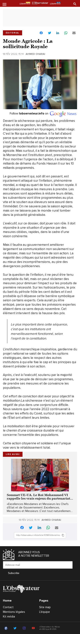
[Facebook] (6, 628)
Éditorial (12, 33)
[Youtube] (33, 628)
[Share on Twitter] (49, 33)
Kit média (9, 616)
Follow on (29, 113)
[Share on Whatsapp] (65, 33)
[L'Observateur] (25, 3)
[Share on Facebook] (41, 33)
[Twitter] (15, 628)
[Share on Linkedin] (57, 33)
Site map (45, 607)
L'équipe (44, 612)
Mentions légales (14, 612)
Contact (8, 607)
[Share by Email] (74, 33)
